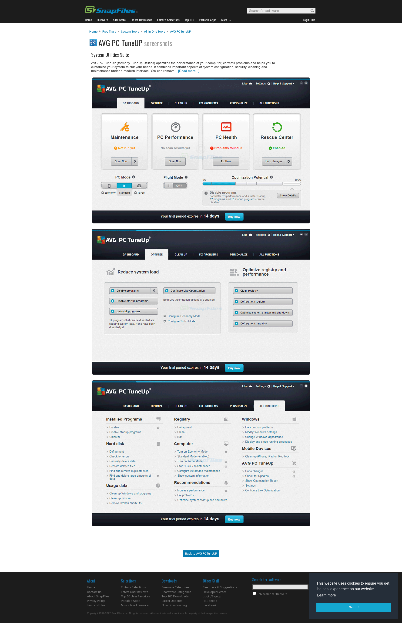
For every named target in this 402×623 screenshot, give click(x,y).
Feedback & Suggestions (220, 587)
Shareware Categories (176, 592)
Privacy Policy (96, 601)
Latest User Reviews (134, 592)
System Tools (130, 31)
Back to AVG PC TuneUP (201, 553)
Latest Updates (172, 601)
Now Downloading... (175, 605)
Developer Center (214, 592)
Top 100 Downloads (175, 596)
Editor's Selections (133, 587)
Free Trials (109, 31)
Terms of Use (96, 605)
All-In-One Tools (154, 31)
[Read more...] (188, 71)
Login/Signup (212, 596)
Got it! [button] (354, 607)
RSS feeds (210, 601)
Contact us (94, 592)
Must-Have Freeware (134, 605)
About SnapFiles (98, 596)
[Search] (310, 11)
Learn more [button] (326, 595)
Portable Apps (130, 601)
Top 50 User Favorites (135, 596)
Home (93, 31)
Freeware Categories (175, 587)
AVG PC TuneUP (180, 31)
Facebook (210, 605)
